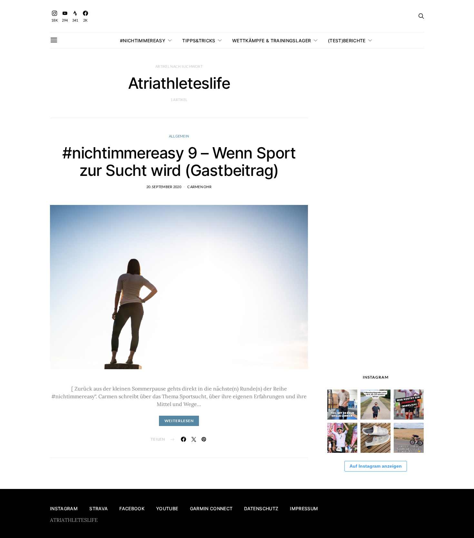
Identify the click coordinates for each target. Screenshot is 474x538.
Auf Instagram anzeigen (376, 466)
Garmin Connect (211, 508)
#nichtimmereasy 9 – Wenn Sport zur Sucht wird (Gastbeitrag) (179, 161)
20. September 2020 (163, 187)
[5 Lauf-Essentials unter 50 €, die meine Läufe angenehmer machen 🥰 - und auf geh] (375, 405)
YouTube (167, 508)
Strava (98, 508)
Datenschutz (261, 508)
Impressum (304, 508)
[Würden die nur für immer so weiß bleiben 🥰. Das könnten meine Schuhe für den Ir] (375, 438)
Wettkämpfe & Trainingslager (271, 40)
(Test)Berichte (347, 40)
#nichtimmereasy (142, 40)
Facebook (131, 508)
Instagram (64, 508)
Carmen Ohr (199, 187)
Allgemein (179, 136)
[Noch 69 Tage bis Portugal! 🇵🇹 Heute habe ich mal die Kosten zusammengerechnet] (409, 405)
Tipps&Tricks (198, 40)
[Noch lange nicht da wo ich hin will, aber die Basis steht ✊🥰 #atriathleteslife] (342, 405)
